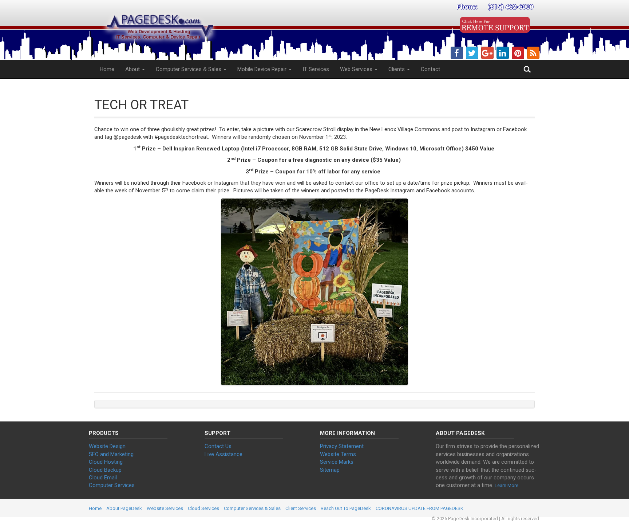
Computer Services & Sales (189, 69)
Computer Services (112, 485)
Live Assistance (223, 454)
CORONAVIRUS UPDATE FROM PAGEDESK (419, 508)
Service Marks (336, 462)
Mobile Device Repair (262, 69)
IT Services (315, 69)
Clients (397, 69)
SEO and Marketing (111, 454)
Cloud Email (103, 477)
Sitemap (330, 470)
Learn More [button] (506, 485)
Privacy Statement (342, 446)
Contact (430, 69)
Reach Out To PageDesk (346, 508)
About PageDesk (124, 508)
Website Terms (338, 454)
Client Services (300, 508)
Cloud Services (203, 508)
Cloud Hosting (106, 462)
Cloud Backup (105, 470)
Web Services (357, 69)
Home (107, 69)
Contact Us (218, 446)
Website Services (165, 508)
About (133, 69)
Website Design (107, 446)
